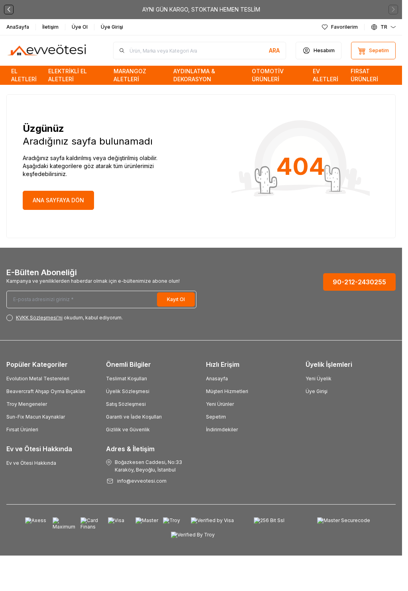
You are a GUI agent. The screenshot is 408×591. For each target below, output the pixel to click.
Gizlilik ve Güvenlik (128, 429)
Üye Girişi (317, 391)
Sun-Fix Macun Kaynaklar (35, 417)
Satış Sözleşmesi (126, 404)
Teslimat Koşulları (126, 379)
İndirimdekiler (222, 429)
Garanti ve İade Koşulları (134, 417)
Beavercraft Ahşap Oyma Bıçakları (45, 391)
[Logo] (47, 51)
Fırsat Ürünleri (22, 429)
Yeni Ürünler (220, 404)
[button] (9, 9)
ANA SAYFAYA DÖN (58, 200)
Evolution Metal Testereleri (37, 379)
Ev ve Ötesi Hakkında (31, 463)
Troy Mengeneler (26, 404)
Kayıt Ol (176, 299)
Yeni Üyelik (319, 379)
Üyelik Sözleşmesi (127, 391)
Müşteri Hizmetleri (227, 391)
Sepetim (216, 417)
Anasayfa (217, 379)
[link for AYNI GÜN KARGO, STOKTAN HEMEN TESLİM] (201, 9)
